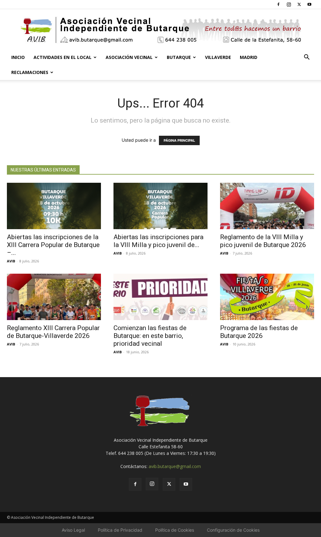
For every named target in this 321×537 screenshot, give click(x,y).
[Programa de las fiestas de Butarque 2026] (267, 297)
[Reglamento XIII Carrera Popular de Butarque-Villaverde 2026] (54, 297)
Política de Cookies (174, 530)
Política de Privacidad (120, 530)
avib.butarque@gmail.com (175, 466)
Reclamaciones (29, 72)
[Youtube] (309, 4)
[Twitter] (299, 4)
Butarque (179, 57)
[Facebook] (278, 4)
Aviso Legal (73, 530)
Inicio (18, 57)
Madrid (248, 57)
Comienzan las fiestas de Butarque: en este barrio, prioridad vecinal (150, 335)
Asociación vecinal (129, 57)
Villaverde (218, 57)
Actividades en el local (63, 57)
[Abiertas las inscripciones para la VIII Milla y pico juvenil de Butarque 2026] (160, 206)
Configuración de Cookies (233, 530)
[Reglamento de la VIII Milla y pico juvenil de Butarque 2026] (267, 206)
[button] (306, 58)
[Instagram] (288, 4)
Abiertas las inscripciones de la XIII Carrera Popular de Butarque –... (53, 244)
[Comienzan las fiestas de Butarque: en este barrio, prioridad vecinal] (160, 297)
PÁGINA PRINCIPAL (179, 140)
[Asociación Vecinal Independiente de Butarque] (160, 30)
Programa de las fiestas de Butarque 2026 (259, 332)
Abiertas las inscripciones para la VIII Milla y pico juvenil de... (158, 241)
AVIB (11, 261)
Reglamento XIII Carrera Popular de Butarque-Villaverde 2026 (53, 332)
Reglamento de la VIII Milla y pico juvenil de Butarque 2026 (263, 241)
